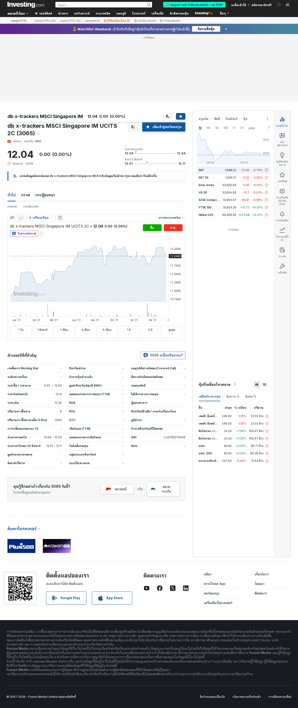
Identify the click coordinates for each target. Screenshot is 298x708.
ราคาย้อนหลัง (30, 206)
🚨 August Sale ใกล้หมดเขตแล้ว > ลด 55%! (194, 4)
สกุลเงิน (203, 119)
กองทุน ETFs (19, 20)
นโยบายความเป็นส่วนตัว (247, 696)
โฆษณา (259, 584)
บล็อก (207, 574)
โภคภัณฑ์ (231, 119)
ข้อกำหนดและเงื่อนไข (212, 696)
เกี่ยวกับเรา (262, 574)
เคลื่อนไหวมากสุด (209, 396)
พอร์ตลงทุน (211, 593)
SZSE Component (211, 200)
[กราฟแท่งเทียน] (12, 217)
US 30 (203, 192)
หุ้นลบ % (250, 396)
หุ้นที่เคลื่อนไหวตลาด (214, 384)
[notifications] (279, 4)
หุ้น (245, 119)
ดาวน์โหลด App (215, 584)
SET (201, 170)
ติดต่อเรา (261, 593)
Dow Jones (206, 185)
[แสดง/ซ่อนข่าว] (60, 217)
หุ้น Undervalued (145, 20)
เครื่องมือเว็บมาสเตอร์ (218, 603)
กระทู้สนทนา (45, 195)
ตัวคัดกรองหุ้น (179, 13)
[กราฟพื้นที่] (21, 217)
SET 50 (203, 177)
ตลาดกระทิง (166, 489)
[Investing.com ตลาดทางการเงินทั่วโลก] (25, 4)
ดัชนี (217, 119)
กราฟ (25, 195)
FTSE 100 (205, 207)
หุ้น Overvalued (169, 20)
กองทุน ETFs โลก (70, 20)
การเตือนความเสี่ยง (280, 696)
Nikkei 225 (206, 215)
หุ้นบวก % (232, 396)
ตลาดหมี (120, 489)
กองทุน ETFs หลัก (45, 20)
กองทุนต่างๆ (92, 20)
